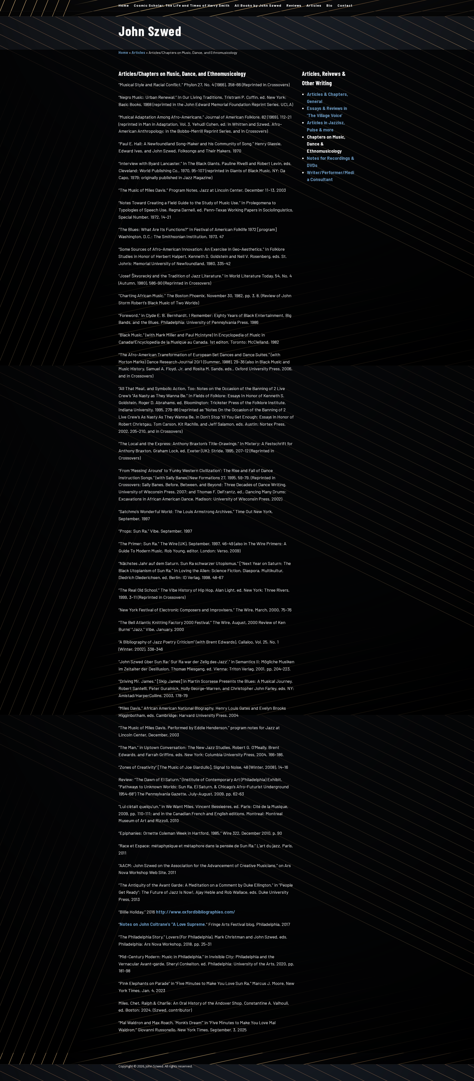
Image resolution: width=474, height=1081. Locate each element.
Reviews (293, 5)
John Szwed (149, 30)
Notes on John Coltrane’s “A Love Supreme (162, 924)
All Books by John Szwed (258, 5)
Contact (345, 5)
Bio (329, 5)
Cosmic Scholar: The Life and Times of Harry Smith (182, 5)
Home (123, 5)
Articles (313, 5)
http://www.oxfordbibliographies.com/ (195, 912)
